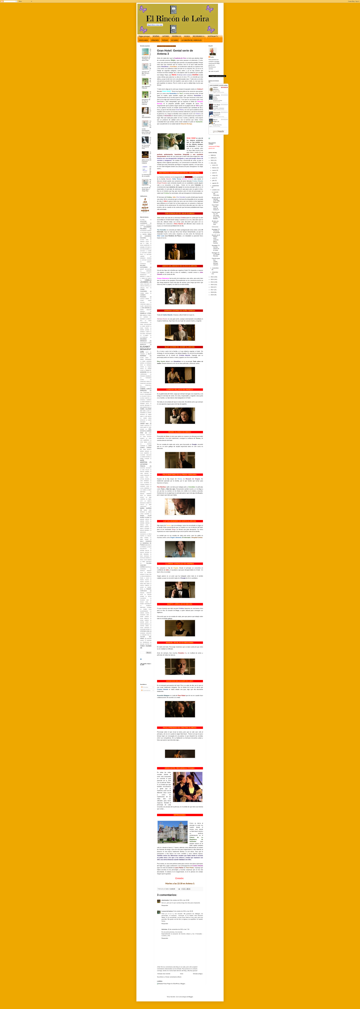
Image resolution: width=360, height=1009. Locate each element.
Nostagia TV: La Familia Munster (215, 254)
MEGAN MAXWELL (144, 530)
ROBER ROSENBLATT (145, 603)
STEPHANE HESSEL (145, 629)
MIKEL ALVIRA (144, 539)
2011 (212, 163)
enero (214, 165)
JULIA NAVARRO (144, 453)
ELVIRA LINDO (144, 357)
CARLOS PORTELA (145, 285)
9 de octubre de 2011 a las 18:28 (183, 911)
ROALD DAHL (144, 602)
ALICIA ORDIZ (147, 234)
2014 (212, 282)
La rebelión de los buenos (216, 97)
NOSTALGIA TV (213, 36)
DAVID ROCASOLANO (145, 324)
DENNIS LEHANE (144, 329)
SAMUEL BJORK (144, 612)
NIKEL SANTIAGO (146, 561)
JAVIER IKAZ (144, 423)
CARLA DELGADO (144, 284)
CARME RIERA (144, 293)
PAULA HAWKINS (146, 576)
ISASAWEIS (143, 412)
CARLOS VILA (144, 287)
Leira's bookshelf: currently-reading (218, 85)
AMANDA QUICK (144, 241)
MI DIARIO (174, 40)
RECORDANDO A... (199, 36)
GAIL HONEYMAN (144, 392)
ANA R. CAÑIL (144, 243)
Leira (212, 57)
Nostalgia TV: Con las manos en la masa (216, 248)
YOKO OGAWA (145, 646)
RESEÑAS (156, 36)
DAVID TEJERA (144, 328)
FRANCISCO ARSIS (145, 381)
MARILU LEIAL (144, 524)
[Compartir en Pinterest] (189, 889)
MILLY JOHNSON (145, 541)
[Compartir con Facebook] (188, 889)
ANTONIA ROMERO (145, 249)
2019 (212, 294)
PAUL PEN (148, 574)
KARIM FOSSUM (144, 458)
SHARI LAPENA (144, 616)
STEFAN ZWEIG (144, 625)
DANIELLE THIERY (147, 315)
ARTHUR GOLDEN (147, 260)
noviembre (215, 268)
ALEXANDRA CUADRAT (145, 230)
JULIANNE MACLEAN (145, 454)
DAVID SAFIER (145, 326)
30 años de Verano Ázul (215, 222)
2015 (212, 284)
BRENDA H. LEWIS (145, 276)
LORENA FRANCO (144, 484)
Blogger (190, 996)
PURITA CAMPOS (144, 585)
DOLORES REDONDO (145, 333)
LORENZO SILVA (144, 486)
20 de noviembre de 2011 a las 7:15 (178, 929)
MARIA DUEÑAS (145, 508)
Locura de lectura (167, 911)
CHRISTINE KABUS (145, 304)
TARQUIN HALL (146, 634)
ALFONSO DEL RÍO (146, 232)
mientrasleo (165, 900)
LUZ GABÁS (143, 489)
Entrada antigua (197, 973)
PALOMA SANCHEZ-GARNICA (145, 565)
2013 (212, 279)
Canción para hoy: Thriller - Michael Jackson (216, 261)
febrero (214, 167)
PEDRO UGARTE (144, 581)
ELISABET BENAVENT (145, 348)
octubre (214, 190)
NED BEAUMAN (144, 554)
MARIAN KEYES (144, 521)
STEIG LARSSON (144, 627)
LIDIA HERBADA (144, 480)
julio (213, 180)
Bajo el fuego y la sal (216, 121)
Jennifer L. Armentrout (219, 108)
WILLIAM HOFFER (144, 644)
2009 (212, 158)
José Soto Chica (218, 124)
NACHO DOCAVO (144, 552)
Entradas (145, 687)
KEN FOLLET (145, 469)
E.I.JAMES (145, 335)
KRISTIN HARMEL (144, 471)
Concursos (215, 227)
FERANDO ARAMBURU (145, 376)
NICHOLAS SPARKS (145, 557)
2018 (212, 292)
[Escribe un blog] (184, 889)
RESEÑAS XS (176, 36)
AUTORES (165, 36)
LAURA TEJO (144, 477)
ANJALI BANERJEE (145, 245)
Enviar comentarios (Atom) (173, 977)
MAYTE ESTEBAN (144, 528)
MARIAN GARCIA (144, 519)
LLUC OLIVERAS (144, 482)
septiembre (215, 185)
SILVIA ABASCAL (144, 618)
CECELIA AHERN (144, 298)
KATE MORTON (143, 461)
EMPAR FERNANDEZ (145, 359)
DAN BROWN (145, 308)
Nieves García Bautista (145, 559)
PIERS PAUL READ (145, 583)
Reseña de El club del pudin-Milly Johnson (216, 200)
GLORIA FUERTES (144, 398)
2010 (212, 160)
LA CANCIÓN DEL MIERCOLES (191, 40)
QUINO (142, 587)
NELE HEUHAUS (144, 556)
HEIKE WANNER (146, 401)
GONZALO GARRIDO (145, 399)
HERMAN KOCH (144, 403)
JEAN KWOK (143, 427)
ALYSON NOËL (144, 239)
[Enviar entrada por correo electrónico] (179, 889)
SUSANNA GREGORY (145, 633)
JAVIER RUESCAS (144, 425)
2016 (212, 287)
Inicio (181, 973)
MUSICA (187, 36)
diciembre (215, 272)
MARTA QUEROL (144, 526)
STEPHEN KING (145, 631)
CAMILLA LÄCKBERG (145, 281)
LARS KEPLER (144, 473)
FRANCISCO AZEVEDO (145, 383)
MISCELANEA (143, 40)
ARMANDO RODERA (145, 258)
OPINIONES (155, 40)
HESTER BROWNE (145, 405)
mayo (214, 175)
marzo (214, 170)
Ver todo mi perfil (214, 71)
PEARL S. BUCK (144, 578)
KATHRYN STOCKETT (145, 467)
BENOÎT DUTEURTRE (145, 269)
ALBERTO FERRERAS (145, 225)
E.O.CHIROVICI (144, 337)
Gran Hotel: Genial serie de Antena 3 (215, 207)
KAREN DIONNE (146, 456)
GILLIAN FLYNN (146, 396)
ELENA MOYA (143, 342)
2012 (212, 277)
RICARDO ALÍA (144, 600)
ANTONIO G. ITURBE (145, 250)
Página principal (144, 36)
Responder (165, 905)
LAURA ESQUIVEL (144, 475)
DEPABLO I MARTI (145, 331)
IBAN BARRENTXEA (145, 407)
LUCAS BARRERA (144, 488)
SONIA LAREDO (144, 620)
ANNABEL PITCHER (145, 247)
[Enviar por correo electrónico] (182, 889)
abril (213, 173)
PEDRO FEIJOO (144, 579)
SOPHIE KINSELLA (144, 624)
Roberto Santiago (218, 100)
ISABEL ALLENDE (145, 409)
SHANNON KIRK (144, 614)
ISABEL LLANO (146, 410)
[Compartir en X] (186, 889)
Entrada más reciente (164, 973)
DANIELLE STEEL (145, 313)
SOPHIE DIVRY (144, 622)
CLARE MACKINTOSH (145, 306)
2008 (212, 155)
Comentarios (146, 690)
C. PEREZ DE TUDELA (145, 278)
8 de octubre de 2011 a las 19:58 (179, 900)
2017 (212, 289)
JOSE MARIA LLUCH (145, 442)
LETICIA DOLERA (144, 479)
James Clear (217, 90)
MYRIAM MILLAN (144, 550)
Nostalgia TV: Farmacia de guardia (216, 231)
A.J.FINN (142, 219)
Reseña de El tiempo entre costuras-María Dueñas (216, 239)
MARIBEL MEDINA (144, 523)
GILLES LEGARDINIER (145, 394)
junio (213, 178)
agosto (214, 183)
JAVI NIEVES (148, 416)
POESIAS (165, 40)
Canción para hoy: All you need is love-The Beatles (216, 215)
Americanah (216, 112)
